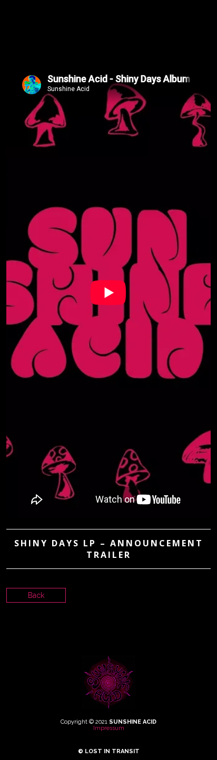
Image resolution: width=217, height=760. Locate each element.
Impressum (108, 728)
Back (36, 595)
